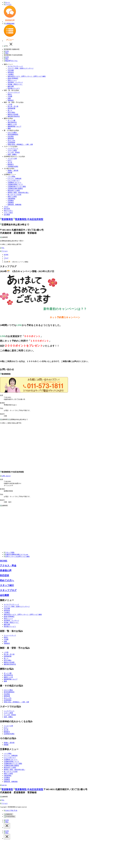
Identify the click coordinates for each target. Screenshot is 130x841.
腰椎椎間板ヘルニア (14, 126)
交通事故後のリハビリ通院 (17, 186)
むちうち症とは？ (14, 180)
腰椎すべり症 (12, 124)
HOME (6, 254)
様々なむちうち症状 (14, 194)
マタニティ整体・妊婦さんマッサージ (20, 68)
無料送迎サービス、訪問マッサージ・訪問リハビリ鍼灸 (27, 76)
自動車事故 (11, 198)
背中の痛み (11, 112)
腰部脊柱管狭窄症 (14, 116)
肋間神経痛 (11, 108)
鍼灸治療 (11, 86)
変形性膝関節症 (13, 134)
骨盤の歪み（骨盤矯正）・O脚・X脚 (20, 144)
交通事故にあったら (14, 182)
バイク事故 (11, 176)
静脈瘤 (10, 172)
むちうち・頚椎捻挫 (14, 178)
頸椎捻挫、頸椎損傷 (14, 204)
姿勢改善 (11, 72)
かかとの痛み (12, 132)
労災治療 (11, 70)
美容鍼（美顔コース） (15, 84)
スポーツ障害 (12, 150)
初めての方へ (8, 210)
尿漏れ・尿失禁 (13, 170)
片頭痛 (10, 96)
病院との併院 (12, 196)
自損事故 (11, 200)
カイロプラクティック (15, 66)
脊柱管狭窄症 (12, 122)
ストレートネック (14, 92)
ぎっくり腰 (11, 120)
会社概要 (7, 214)
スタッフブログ (8, 590)
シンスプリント (13, 148)
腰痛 (9, 128)
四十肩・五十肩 (13, 106)
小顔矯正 (11, 74)
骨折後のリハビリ (14, 88)
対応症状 (7, 208)
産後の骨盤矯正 (13, 78)
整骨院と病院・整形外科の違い (18, 192)
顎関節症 (11, 100)
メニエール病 (12, 158)
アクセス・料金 (8, 565)
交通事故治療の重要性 (15, 188)
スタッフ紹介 (8, 212)
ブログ (6, 206)
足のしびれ (11, 140)
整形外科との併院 (14, 190)
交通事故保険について (15, 184)
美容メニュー (12, 80)
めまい (10, 160)
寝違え (10, 94)
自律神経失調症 (13, 166)
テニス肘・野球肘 (14, 152)
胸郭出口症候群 (13, 114)
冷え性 (10, 162)
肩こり (10, 110)
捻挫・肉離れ (12, 154)
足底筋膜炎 (11, 142)
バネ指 (10, 104)
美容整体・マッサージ (15, 82)
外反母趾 (11, 136)
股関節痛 (11, 138)
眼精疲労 (11, 164)
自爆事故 (11, 202)
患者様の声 (6, 570)
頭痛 (9, 98)
